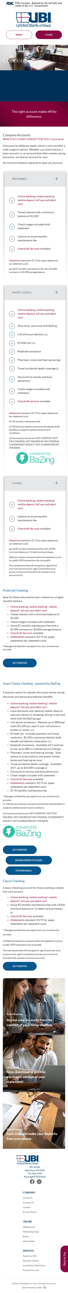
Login (48, 35)
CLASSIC (17, 483)
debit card (40, 610)
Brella (26, 1236)
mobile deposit (26, 200)
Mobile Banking (30, 1231)
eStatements (15, 260)
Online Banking (14, 1014)
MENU (19, 35)
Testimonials (23, 870)
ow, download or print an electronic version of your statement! (26, 1077)
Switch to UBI (29, 1256)
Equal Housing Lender (34, 1287)
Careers (27, 1207)
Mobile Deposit (14, 1129)
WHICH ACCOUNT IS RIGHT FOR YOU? (26, 139)
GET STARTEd (19, 850)
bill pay (40, 200)
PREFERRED (19, 178)
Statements (13, 1067)
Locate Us (27, 1198)
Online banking (26, 196)
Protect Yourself (31, 1270)
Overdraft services (28, 401)
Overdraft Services (28, 248)
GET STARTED (19, 663)
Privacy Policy (30, 1212)
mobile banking (45, 196)
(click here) (57, 139)
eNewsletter (29, 1241)
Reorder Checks (31, 1260)
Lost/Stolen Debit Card (34, 1265)
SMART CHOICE (22, 292)
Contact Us (28, 1202)
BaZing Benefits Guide (28, 860)
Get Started (19, 966)
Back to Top (64, 1259)
